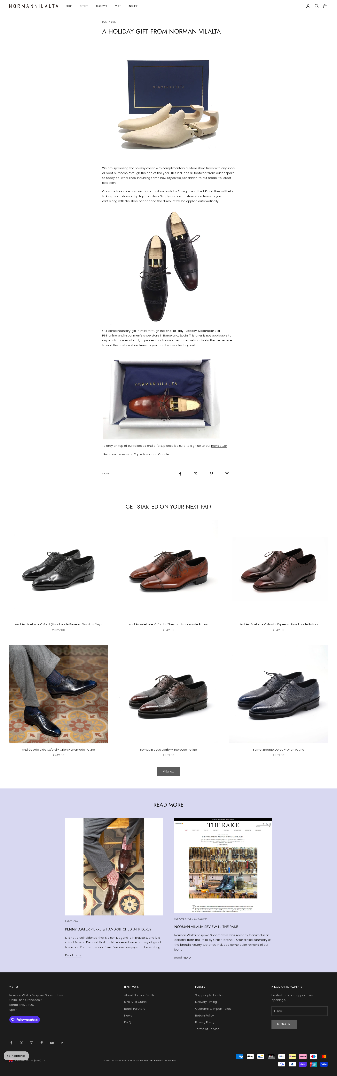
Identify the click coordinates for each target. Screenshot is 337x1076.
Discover (101, 6)
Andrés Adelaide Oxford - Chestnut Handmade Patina (168, 624)
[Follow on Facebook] (11, 1043)
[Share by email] (227, 473)
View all (168, 771)
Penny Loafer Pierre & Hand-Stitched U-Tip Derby (108, 929)
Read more (73, 955)
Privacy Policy (204, 1022)
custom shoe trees (200, 168)
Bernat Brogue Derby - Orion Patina (278, 750)
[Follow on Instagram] (32, 1043)
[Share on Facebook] (180, 473)
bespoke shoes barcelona (190, 919)
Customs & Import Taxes (213, 1009)
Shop (69, 6)
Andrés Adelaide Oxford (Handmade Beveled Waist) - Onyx (58, 624)
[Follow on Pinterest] (42, 1043)
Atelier (84, 6)
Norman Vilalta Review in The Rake (206, 926)
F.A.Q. (128, 1022)
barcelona (72, 921)
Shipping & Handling (209, 995)
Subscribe (284, 1024)
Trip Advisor (142, 454)
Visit (118, 6)
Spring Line (185, 191)
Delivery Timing (206, 1002)
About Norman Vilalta (139, 995)
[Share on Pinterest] (211, 473)
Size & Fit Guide (135, 1002)
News (128, 1015)
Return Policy (204, 1015)
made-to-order (219, 178)
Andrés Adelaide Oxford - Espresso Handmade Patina (278, 624)
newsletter (219, 446)
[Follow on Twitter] (21, 1043)
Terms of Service (207, 1029)
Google (163, 454)
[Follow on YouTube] (52, 1043)
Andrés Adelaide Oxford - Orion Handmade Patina (58, 750)
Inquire (133, 6)
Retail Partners (134, 1009)
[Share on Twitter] (195, 473)
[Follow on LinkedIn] (62, 1043)
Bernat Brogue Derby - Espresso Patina (168, 750)
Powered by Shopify (165, 1060)
